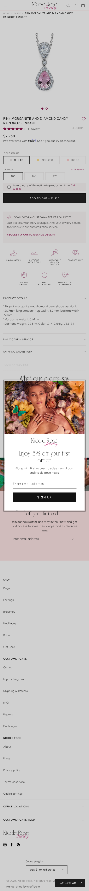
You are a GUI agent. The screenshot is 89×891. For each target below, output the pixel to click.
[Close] (80, 385)
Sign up (44, 497)
